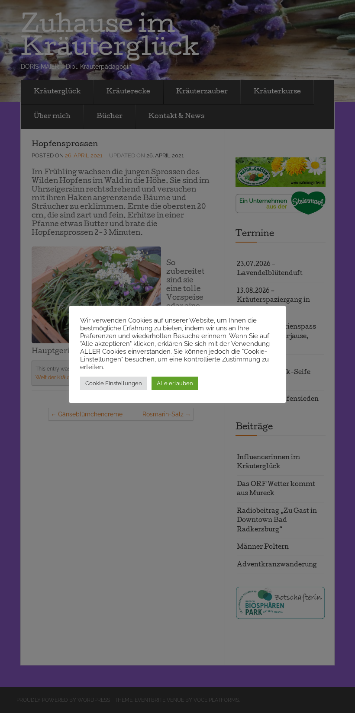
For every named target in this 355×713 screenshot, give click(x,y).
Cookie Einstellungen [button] (113, 383)
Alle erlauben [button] (175, 383)
